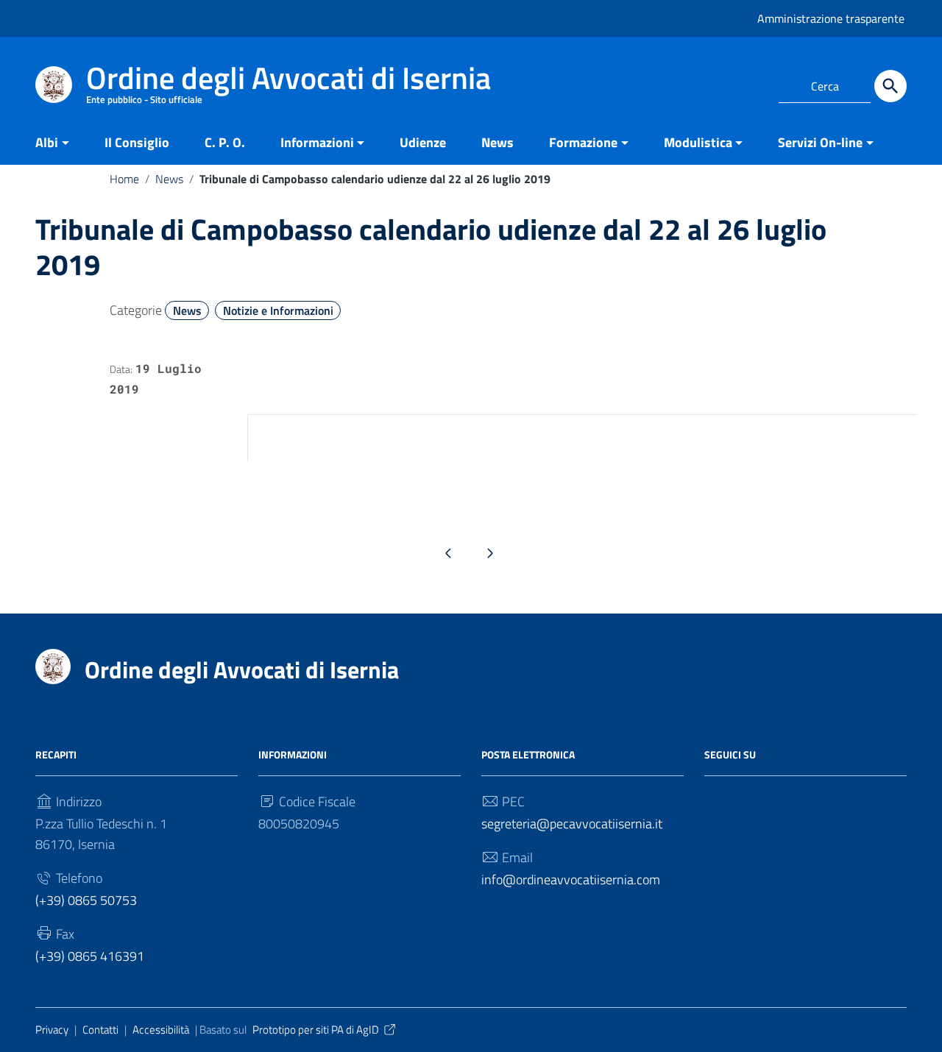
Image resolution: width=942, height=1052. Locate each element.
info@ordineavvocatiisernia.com (570, 879)
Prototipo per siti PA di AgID (315, 1029)
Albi (46, 142)
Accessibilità (160, 1029)
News (497, 142)
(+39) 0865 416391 (89, 956)
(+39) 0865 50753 (86, 900)
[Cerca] (890, 86)
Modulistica (698, 142)
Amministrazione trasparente (830, 18)
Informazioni (317, 142)
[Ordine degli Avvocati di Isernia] (53, 83)
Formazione (583, 142)
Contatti (100, 1029)
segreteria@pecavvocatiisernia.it (571, 824)
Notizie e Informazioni (278, 310)
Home (124, 179)
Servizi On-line (820, 142)
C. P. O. (225, 142)
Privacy (51, 1029)
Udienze (423, 142)
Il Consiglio (137, 142)
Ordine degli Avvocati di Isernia (242, 669)
